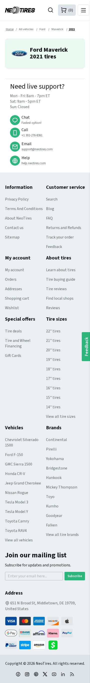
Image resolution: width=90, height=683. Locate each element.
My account (14, 270)
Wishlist (12, 308)
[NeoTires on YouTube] (54, 674)
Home (10, 29)
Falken (51, 525)
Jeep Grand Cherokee (23, 483)
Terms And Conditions (24, 209)
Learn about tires (61, 270)
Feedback (54, 246)
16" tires (53, 388)
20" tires (53, 350)
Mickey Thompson (61, 487)
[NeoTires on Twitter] (45, 674)
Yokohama (55, 458)
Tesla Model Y (16, 511)
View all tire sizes (61, 416)
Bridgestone (56, 468)
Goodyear (54, 515)
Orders (10, 279)
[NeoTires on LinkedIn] (63, 674)
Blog (50, 209)
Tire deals (13, 331)
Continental (56, 440)
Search (52, 199)
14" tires (53, 407)
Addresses (13, 289)
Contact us (14, 227)
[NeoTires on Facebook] (18, 674)
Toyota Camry (17, 521)
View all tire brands (62, 534)
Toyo (50, 496)
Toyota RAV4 (16, 530)
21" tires (53, 340)
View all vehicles (19, 540)
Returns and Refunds (63, 227)
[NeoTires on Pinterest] (36, 674)
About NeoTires (18, 218)
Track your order (60, 237)
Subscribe (75, 576)
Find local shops (60, 298)
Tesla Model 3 (16, 502)
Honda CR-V (15, 473)
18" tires (53, 369)
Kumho (52, 506)
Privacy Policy (16, 199)
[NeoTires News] (72, 674)
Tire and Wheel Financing (17, 343)
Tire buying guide (60, 279)
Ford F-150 (14, 454)
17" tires (53, 378)
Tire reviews (56, 289)
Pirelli (51, 449)
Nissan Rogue (16, 492)
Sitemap (12, 237)
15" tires (53, 397)
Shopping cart (17, 298)
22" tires (53, 331)
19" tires (53, 359)
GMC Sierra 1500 (18, 464)
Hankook (54, 477)
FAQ (49, 218)
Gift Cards (13, 355)
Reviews (53, 308)
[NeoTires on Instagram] (27, 674)
